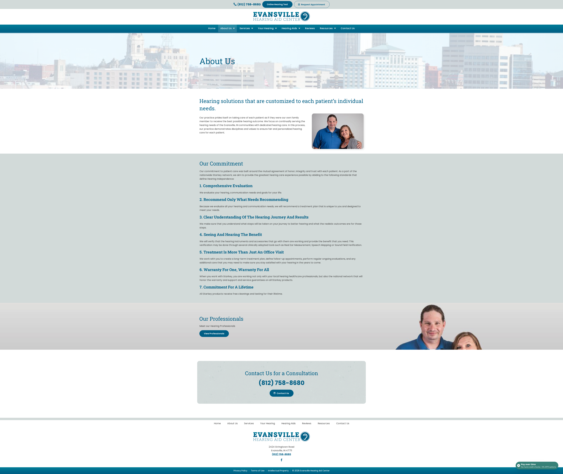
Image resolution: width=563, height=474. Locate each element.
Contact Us (348, 28)
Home (211, 28)
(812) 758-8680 (249, 4)
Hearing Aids (290, 28)
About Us (226, 28)
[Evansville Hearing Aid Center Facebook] (281, 460)
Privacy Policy (240, 470)
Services (245, 28)
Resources (326, 28)
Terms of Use (257, 470)
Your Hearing (266, 28)
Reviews (310, 28)
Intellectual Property (278, 470)
